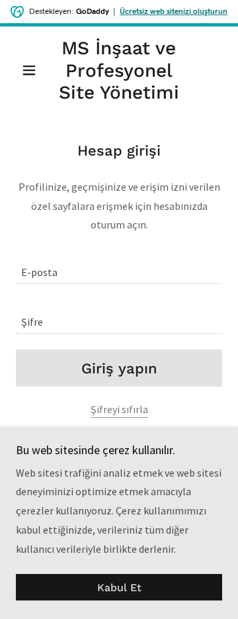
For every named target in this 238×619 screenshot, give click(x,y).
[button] (31, 70)
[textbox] (119, 267)
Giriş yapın (119, 368)
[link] (119, 70)
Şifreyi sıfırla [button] (119, 409)
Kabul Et (119, 587)
